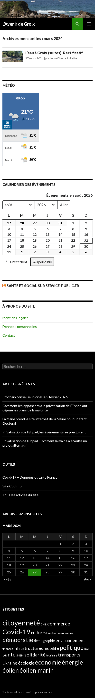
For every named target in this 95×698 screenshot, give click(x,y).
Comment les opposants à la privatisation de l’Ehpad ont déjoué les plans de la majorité (44, 408)
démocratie (17, 639)
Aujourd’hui (42, 261)
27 (35, 572)
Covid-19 (16, 632)
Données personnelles (19, 326)
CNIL (44, 624)
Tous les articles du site (20, 495)
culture (38, 632)
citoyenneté (21, 622)
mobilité (51, 648)
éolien (10, 670)
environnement (70, 640)
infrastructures (28, 648)
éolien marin (36, 670)
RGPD (87, 648)
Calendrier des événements (29, 185)
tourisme (51, 655)
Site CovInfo (12, 486)
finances (7, 648)
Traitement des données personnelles (27, 692)
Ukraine (9, 663)
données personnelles (59, 633)
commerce (58, 623)
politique (72, 647)
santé (9, 654)
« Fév (7, 579)
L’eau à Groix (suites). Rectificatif (54, 53)
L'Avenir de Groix (18, 24)
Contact (8, 335)
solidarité (35, 654)
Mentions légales (15, 318)
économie (48, 662)
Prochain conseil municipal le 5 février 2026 (34, 397)
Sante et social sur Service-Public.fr (43, 286)
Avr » (87, 579)
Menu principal (89, 24)
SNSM (20, 655)
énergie (72, 662)
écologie (26, 663)
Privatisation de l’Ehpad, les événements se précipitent (44, 432)
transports (69, 654)
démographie (44, 640)
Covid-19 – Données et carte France (29, 477)
